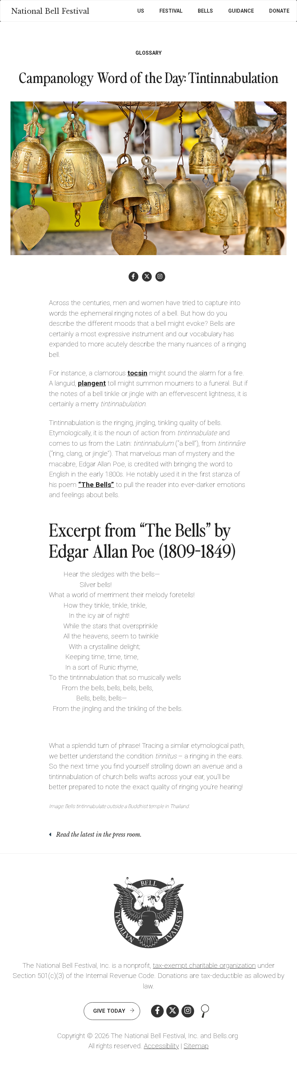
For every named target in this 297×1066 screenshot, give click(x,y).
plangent (92, 383)
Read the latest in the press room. (99, 834)
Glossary (148, 53)
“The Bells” (96, 484)
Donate (279, 11)
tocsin (137, 373)
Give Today (109, 1011)
